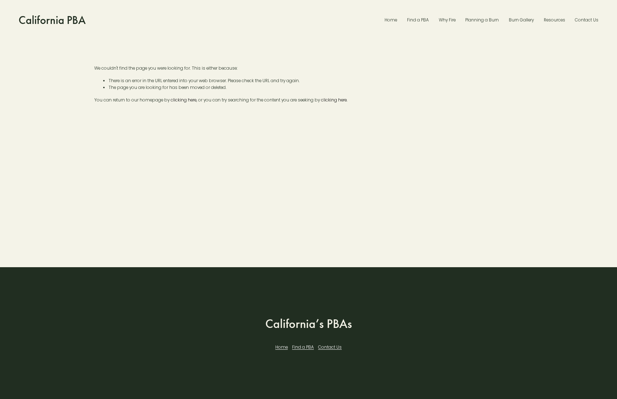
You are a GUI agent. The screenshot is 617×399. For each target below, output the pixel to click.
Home (391, 20)
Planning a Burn (482, 20)
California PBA (52, 20)
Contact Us (586, 20)
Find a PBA (418, 20)
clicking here (183, 100)
